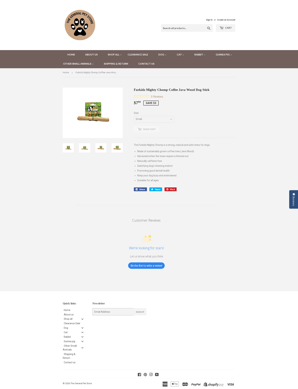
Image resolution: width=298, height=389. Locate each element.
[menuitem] (69, 54)
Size (136, 113)
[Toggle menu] (82, 319)
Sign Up (140, 312)
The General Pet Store (81, 383)
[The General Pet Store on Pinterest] (145, 375)
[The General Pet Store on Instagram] (151, 375)
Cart (228, 27)
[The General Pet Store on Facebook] (139, 375)
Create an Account (226, 20)
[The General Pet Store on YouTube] (157, 375)
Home (66, 72)
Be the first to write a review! (146, 265)
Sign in (209, 20)
